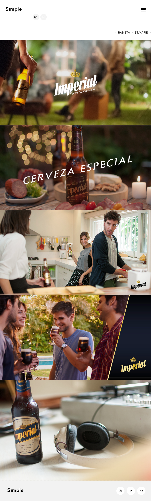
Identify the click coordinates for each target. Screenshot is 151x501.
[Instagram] (36, 17)
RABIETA (124, 32)
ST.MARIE (141, 32)
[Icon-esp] (43, 17)
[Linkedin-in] (131, 491)
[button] (143, 10)
